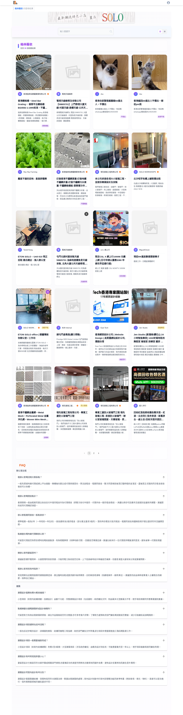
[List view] (165, 31)
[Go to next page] (99, 453)
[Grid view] (160, 31)
